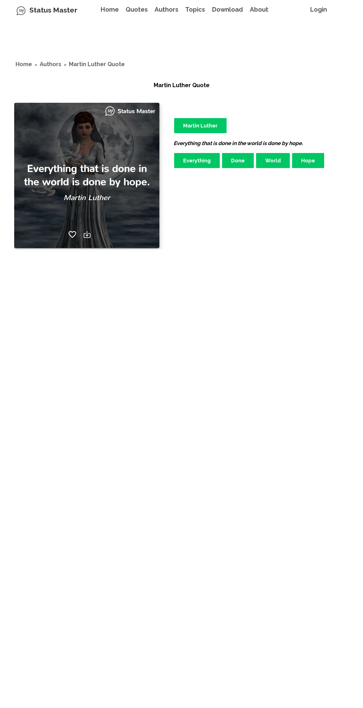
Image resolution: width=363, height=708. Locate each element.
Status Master (53, 10)
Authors (166, 9)
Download (227, 9)
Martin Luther (200, 126)
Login (318, 9)
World (273, 161)
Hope (308, 161)
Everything (197, 161)
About (259, 9)
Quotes (137, 9)
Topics (195, 9)
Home (109, 9)
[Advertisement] (181, 32)
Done (238, 161)
